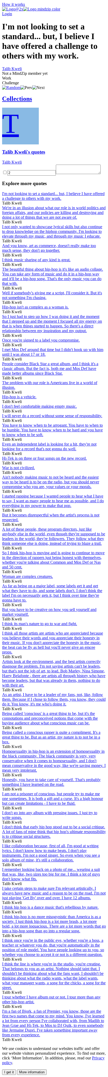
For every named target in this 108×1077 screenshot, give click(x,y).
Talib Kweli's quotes (23, 152)
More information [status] (32, 1072)
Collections (17, 98)
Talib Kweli (12, 68)
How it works (13, 4)
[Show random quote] (11, 87)
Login (7, 14)
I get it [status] (9, 1072)
